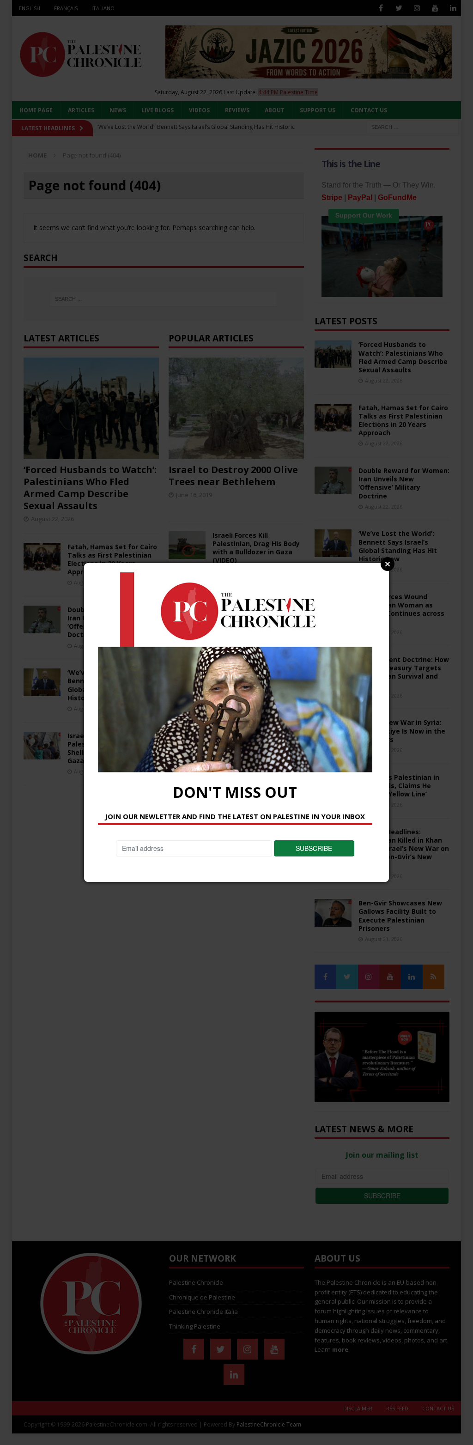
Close (387, 564)
